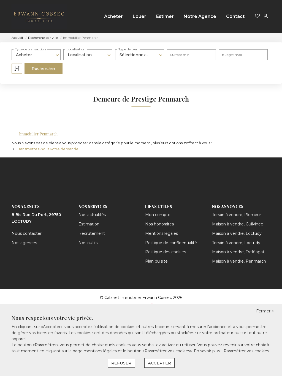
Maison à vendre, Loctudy (237, 233)
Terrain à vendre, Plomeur (236, 214)
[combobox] (36, 55)
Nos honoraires (159, 224)
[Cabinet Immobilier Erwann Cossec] (39, 16)
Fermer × (265, 311)
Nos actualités (92, 214)
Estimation (88, 224)
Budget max (232, 55)
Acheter (113, 16)
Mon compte (157, 214)
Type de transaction (30, 49)
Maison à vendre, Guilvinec (237, 224)
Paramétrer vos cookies (246, 350)
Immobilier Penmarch (38, 134)
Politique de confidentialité (171, 242)
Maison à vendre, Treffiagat (238, 251)
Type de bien (128, 49)
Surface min (179, 55)
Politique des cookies (165, 251)
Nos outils (87, 242)
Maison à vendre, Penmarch (239, 261)
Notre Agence (200, 16)
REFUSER (121, 363)
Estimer (165, 16)
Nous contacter (27, 233)
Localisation (76, 49)
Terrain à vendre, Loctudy (236, 242)
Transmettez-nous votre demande (47, 149)
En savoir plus (207, 350)
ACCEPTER (159, 363)
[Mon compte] (266, 16)
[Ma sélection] (257, 16)
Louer (139, 16)
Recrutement (91, 233)
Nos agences (24, 242)
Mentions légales (161, 233)
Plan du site (156, 261)
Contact (235, 16)
